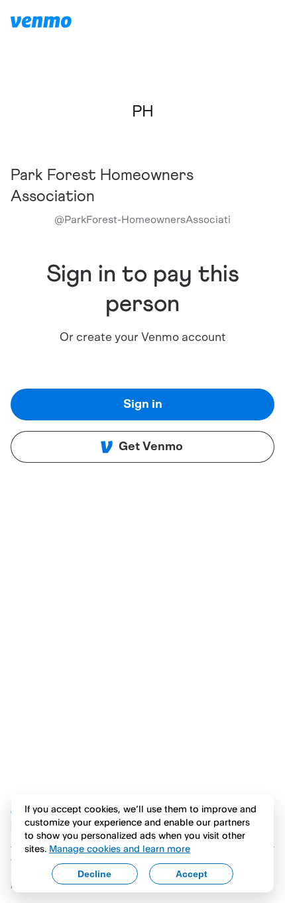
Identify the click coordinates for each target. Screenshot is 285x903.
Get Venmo (151, 447)
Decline (94, 874)
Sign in (142, 404)
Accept (191, 874)
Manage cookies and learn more (119, 848)
